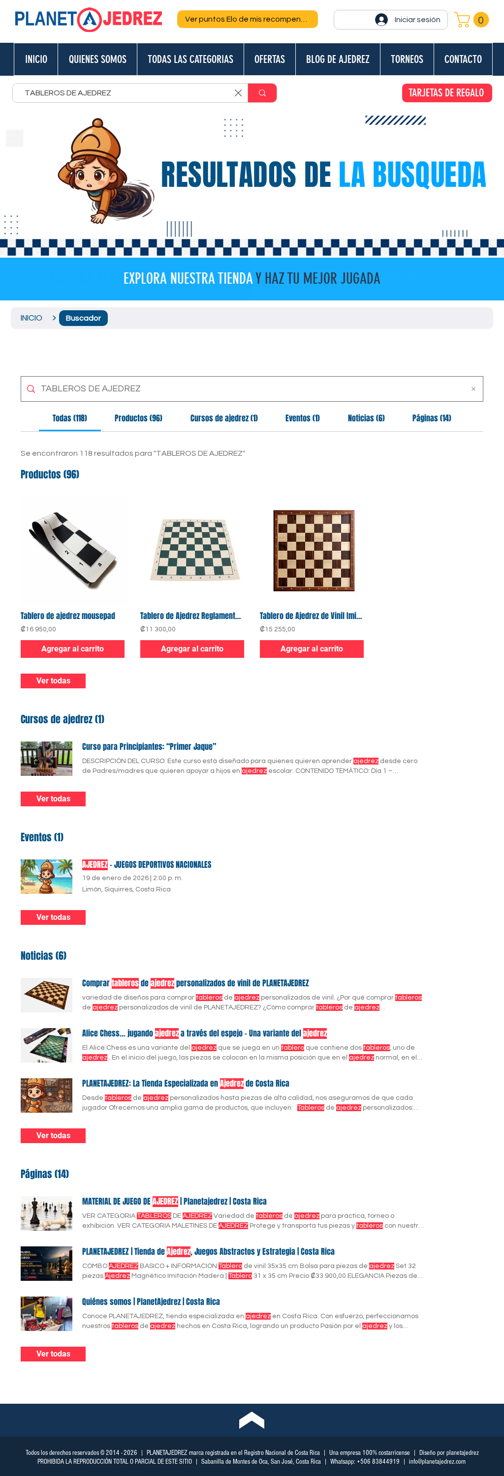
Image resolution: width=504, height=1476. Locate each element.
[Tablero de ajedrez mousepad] (73, 551)
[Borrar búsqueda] (473, 389)
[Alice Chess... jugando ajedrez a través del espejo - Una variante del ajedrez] (46, 1045)
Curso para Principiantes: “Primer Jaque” (149, 746)
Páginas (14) (45, 1174)
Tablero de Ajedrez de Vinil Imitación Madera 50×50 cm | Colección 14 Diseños (312, 616)
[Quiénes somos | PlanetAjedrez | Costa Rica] (46, 1314)
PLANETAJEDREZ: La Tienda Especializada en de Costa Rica (185, 1083)
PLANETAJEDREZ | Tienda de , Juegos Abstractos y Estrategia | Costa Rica (208, 1251)
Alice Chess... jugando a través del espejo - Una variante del (204, 1033)
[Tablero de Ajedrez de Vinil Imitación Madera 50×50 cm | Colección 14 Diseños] (312, 551)
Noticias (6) (43, 955)
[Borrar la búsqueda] (238, 93)
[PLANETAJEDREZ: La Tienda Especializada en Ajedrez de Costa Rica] (46, 1095)
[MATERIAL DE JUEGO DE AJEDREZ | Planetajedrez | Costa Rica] (46, 1213)
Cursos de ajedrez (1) (62, 719)
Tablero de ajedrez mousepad (68, 616)
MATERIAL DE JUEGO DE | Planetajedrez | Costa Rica (174, 1201)
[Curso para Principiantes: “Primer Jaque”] (46, 758)
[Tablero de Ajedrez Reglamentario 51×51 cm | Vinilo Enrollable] (192, 551)
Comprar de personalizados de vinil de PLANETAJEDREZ (195, 983)
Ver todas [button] (53, 680)
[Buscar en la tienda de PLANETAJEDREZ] (262, 93)
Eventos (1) (42, 837)
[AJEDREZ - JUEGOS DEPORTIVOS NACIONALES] (46, 876)
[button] (473, 20)
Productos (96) (50, 474)
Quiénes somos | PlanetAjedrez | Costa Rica (151, 1302)
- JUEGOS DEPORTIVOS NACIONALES (146, 864)
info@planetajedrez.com (437, 1462)
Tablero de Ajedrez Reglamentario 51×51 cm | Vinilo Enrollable (192, 616)
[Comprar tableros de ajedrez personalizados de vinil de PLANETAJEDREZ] (46, 995)
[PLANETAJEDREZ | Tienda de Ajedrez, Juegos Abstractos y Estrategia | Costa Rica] (46, 1263)
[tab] (70, 418)
